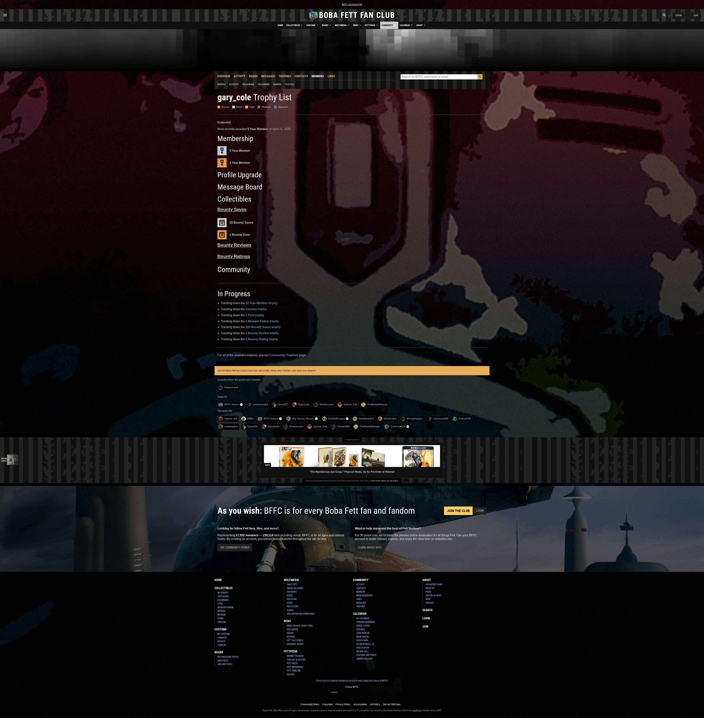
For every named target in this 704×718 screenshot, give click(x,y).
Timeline (222, 622)
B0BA (250, 418)
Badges (277, 84)
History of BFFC (433, 595)
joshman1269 (260, 404)
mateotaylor (231, 426)
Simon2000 (343, 426)
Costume (311, 25)
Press (428, 592)
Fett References (295, 667)
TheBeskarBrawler (377, 404)
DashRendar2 (366, 418)
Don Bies (360, 629)
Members (318, 76)
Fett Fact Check (295, 640)
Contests (301, 76)
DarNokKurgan (336, 418)
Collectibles (293, 25)
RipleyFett (303, 404)
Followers (264, 84)
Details (221, 641)
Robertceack (231, 387)
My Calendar (362, 618)
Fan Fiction (292, 606)
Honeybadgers (415, 418)
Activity (239, 76)
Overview (223, 76)
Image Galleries (295, 588)
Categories (223, 596)
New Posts (223, 660)
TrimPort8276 (397, 426)
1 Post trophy (254, 315)
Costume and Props (366, 655)
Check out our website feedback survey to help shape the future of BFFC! (352, 680)
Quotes (290, 674)
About (419, 25)
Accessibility (360, 704)
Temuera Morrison (365, 622)
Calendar (405, 25)
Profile (221, 84)
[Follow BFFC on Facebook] (334, 694)
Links (331, 76)
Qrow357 (283, 404)
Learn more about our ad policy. (384, 481)
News (356, 25)
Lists (220, 603)
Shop (428, 599)
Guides (290, 633)
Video (289, 603)
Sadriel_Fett (350, 404)
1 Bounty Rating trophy (261, 339)
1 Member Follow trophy (262, 321)
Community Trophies (283, 355)
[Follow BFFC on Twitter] (346, 694)
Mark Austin (362, 636)
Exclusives (292, 629)
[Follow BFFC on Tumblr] (352, 694)
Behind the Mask (295, 656)
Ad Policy (375, 704)
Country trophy (256, 309)
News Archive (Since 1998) (300, 625)
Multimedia (341, 25)
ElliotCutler (390, 418)
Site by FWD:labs (392, 704)
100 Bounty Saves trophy (263, 327)
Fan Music (292, 592)
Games (290, 610)
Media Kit (430, 588)
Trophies (284, 76)
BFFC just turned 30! (352, 4)
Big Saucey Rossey (303, 418)
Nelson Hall (362, 651)
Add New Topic (225, 664)
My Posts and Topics (228, 657)
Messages (268, 76)
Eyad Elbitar (362, 647)
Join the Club (458, 511)
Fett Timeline (293, 670)
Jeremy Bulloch (364, 658)
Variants (222, 637)
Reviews (221, 614)
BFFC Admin (231, 404)
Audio (290, 595)
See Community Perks (234, 547)
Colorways (223, 600)
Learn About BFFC (370, 547)
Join (695, 15)
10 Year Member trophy (261, 303)
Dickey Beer (362, 640)
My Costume (224, 634)
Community (388, 25)
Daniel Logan (363, 625)
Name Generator (364, 595)
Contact (430, 603)
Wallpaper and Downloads (300, 614)
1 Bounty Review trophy (262, 333)
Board (325, 25)
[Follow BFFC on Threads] (364, 694)
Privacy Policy (343, 704)
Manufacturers (225, 607)
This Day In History (296, 659)
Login (678, 15)
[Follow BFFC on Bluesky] (370, 694)
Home (280, 25)
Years (220, 618)
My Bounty (223, 592)
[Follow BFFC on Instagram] (340, 694)
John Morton (362, 633)
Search (427, 610)
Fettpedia (370, 25)
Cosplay (222, 645)
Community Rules (310, 704)
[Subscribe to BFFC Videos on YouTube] (358, 694)
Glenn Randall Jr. (365, 644)
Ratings (221, 611)
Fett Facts (292, 663)
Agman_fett (230, 418)
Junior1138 (464, 418)
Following (248, 84)
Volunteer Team (434, 584)
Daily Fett (292, 584)
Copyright (327, 704)
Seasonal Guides (295, 644)
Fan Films (291, 599)
